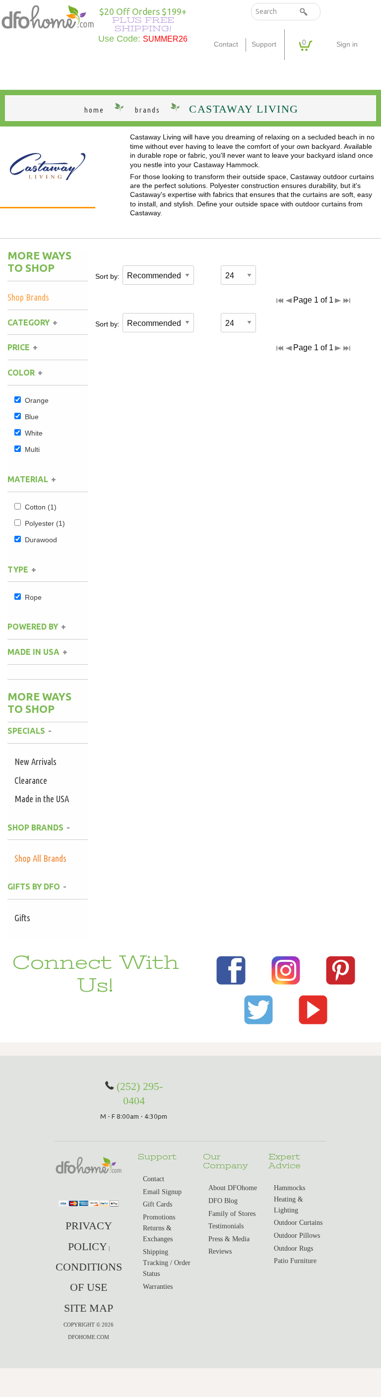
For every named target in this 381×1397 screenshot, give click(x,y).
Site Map (88, 1308)
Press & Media (229, 1239)
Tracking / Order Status (166, 1268)
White (34, 433)
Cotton (41, 507)
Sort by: (107, 276)
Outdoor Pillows (297, 1235)
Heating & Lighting (288, 1205)
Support (264, 44)
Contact (226, 44)
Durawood (41, 540)
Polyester (45, 523)
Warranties (158, 1286)
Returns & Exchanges (158, 1233)
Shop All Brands (40, 858)
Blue (32, 417)
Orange (37, 400)
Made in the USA (41, 799)
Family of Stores (231, 1213)
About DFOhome (232, 1188)
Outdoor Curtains (298, 1222)
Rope (33, 597)
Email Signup (162, 1192)
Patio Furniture (295, 1261)
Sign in (347, 44)
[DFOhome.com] (47, 16)
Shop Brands (28, 297)
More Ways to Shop (39, 262)
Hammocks (289, 1188)
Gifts (22, 918)
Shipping (155, 1252)
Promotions (159, 1217)
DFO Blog (223, 1201)
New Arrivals (35, 761)
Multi (32, 449)
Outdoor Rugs (293, 1248)
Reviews (220, 1251)
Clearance (30, 780)
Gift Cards (157, 1204)
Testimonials (226, 1226)
